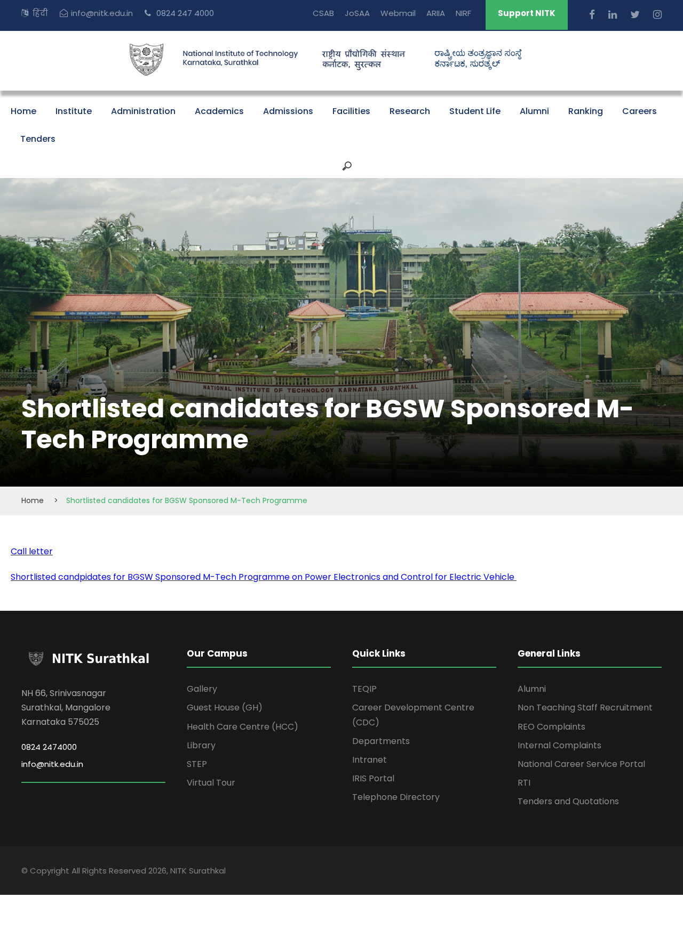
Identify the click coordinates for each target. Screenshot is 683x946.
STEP (197, 764)
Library (201, 745)
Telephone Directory (396, 797)
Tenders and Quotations (568, 801)
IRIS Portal (373, 778)
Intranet (369, 760)
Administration (143, 111)
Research (410, 111)
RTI (524, 783)
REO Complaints (551, 727)
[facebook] (593, 14)
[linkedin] (614, 14)
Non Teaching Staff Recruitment (585, 707)
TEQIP (364, 689)
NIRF (463, 13)
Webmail (398, 13)
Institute (73, 111)
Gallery (202, 689)
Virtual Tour (211, 783)
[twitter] (636, 14)
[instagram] (657, 14)
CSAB (323, 13)
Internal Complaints (559, 745)
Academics (219, 111)
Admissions (288, 111)
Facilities (351, 111)
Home (23, 111)
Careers (639, 111)
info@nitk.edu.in (102, 13)
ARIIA (435, 13)
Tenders (37, 139)
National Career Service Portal (581, 764)
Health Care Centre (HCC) (242, 727)
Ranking (585, 111)
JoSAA (357, 13)
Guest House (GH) (225, 707)
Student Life (475, 111)
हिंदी (40, 13)
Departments (381, 741)
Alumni (534, 111)
